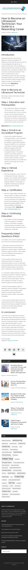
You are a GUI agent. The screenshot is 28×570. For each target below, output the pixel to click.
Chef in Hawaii (14, 446)
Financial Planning (6, 455)
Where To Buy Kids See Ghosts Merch (17, 409)
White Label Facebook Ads (15, 494)
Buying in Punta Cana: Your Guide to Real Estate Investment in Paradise (18, 396)
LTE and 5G (17, 459)
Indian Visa (7, 458)
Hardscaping (15, 455)
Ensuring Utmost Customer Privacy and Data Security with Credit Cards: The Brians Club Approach (18, 368)
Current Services (5, 449)
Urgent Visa (4, 483)
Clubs (21, 446)
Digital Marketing (18, 452)
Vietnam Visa (6, 491)
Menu (15, 2)
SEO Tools (4, 473)
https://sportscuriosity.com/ (16, 126)
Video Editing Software (17, 488)
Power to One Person (15, 465)
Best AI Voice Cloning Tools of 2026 (9, 532)
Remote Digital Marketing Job (15, 467)
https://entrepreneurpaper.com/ (12, 209)
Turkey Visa (19, 477)
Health (8, 338)
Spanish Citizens (21, 473)
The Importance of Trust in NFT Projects (10, 529)
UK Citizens (4, 479)
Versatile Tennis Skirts (6, 488)
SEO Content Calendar (17, 470)
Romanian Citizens (6, 470)
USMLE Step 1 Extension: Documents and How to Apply (19, 422)
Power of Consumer (5, 465)
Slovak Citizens (11, 473)
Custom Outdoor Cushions (6, 452)
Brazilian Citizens (13, 443)
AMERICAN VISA (17, 440)
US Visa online (17, 485)
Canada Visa (6, 446)
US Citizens (19, 483)
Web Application (5, 494)
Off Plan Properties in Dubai (19, 462)
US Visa (11, 485)
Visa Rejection (15, 491)
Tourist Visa (5, 477)
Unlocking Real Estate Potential (14, 479)
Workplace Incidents (5, 496)
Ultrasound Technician (13, 340)
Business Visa (22, 443)
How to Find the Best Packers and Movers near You (18, 383)
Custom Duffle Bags (13, 449)
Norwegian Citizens (6, 462)
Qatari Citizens (5, 467)
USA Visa (12, 483)
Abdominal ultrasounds (6, 440)
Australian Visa (5, 443)
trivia (11, 476)
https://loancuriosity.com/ (8, 85)
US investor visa (5, 485)
